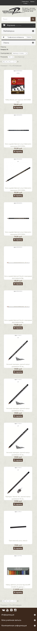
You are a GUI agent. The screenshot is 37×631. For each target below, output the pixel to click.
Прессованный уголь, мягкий (18, 540)
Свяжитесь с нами (25, 2)
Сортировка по (6, 53)
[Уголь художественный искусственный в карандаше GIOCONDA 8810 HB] (18, 130)
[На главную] (3, 37)
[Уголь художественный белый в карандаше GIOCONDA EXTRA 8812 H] (18, 306)
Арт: (15, 70)
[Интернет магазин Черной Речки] (18, 11)
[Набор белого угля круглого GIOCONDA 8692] (18, 86)
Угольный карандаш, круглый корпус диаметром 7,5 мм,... (18, 365)
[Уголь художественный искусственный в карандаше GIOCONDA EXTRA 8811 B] (18, 174)
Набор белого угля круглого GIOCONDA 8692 (18, 101)
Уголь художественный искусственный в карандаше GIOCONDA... (18, 145)
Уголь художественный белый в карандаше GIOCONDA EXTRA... (18, 277)
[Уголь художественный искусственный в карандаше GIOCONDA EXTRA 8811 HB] (18, 218)
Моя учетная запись (11, 620)
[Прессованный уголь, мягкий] (18, 527)
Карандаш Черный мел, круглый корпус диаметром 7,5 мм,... (18, 497)
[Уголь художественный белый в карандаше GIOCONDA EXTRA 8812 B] (18, 262)
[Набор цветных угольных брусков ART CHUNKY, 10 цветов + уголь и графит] (18, 571)
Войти (32, 1)
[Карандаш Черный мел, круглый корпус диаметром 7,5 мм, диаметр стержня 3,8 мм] (18, 483)
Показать (4, 57)
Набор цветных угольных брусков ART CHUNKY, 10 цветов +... (18, 586)
